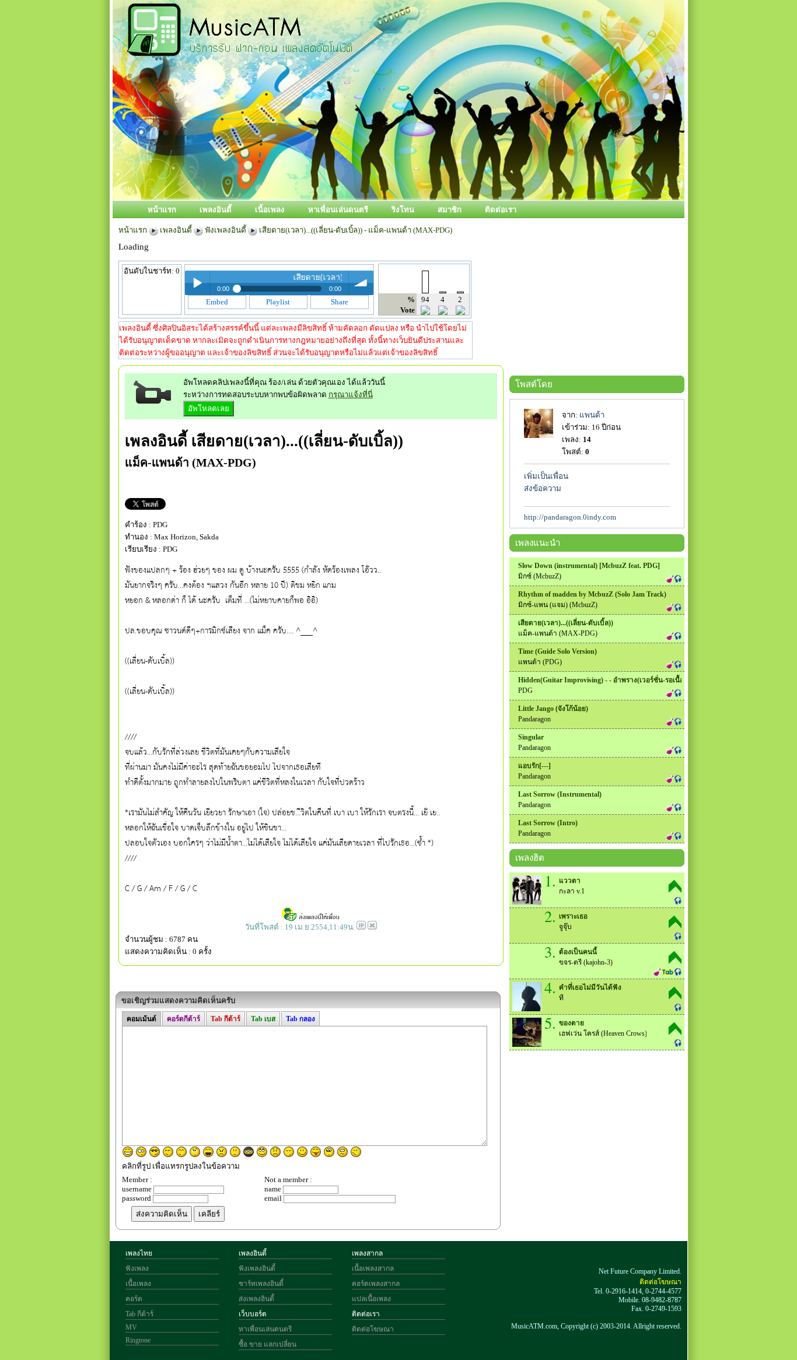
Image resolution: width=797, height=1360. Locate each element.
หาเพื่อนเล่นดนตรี (338, 209)
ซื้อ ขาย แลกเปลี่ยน (267, 1344)
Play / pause (197, 283)
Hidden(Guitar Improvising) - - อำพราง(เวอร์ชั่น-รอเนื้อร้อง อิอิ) (612, 680)
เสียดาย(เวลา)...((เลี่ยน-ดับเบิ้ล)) (297, 441)
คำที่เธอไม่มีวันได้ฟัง (590, 987)
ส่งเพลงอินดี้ (256, 1299)
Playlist (278, 301)
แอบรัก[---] (534, 766)
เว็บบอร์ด (253, 1314)
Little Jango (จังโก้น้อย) (553, 708)
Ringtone (138, 1340)
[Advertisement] (450, 161)
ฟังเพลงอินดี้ (225, 230)
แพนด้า (591, 415)
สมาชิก (450, 209)
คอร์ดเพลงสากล (376, 1284)
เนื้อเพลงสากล (373, 1268)
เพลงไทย (138, 1253)
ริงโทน (402, 209)
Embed (217, 301)
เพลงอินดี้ (216, 209)
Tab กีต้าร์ (139, 1314)
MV (131, 1327)
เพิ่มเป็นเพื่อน (546, 476)
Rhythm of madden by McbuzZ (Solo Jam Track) (592, 594)
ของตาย (571, 1023)
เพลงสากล (367, 1253)
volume (361, 283)
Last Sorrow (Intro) (548, 823)
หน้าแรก (162, 209)
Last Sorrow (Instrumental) (560, 794)
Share (339, 301)
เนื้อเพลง (270, 209)
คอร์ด (133, 1299)
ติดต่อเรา (500, 209)
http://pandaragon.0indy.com (570, 517)
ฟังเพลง (137, 1268)
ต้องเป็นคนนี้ (578, 952)
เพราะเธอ (573, 916)
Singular (531, 737)
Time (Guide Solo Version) (557, 651)
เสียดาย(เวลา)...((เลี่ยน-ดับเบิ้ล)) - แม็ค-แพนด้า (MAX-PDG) (355, 230)
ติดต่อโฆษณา (373, 1329)
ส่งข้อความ (542, 488)
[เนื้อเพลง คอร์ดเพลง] (240, 49)
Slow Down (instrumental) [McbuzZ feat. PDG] (589, 566)
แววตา (570, 881)
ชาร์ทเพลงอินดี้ (261, 1284)
